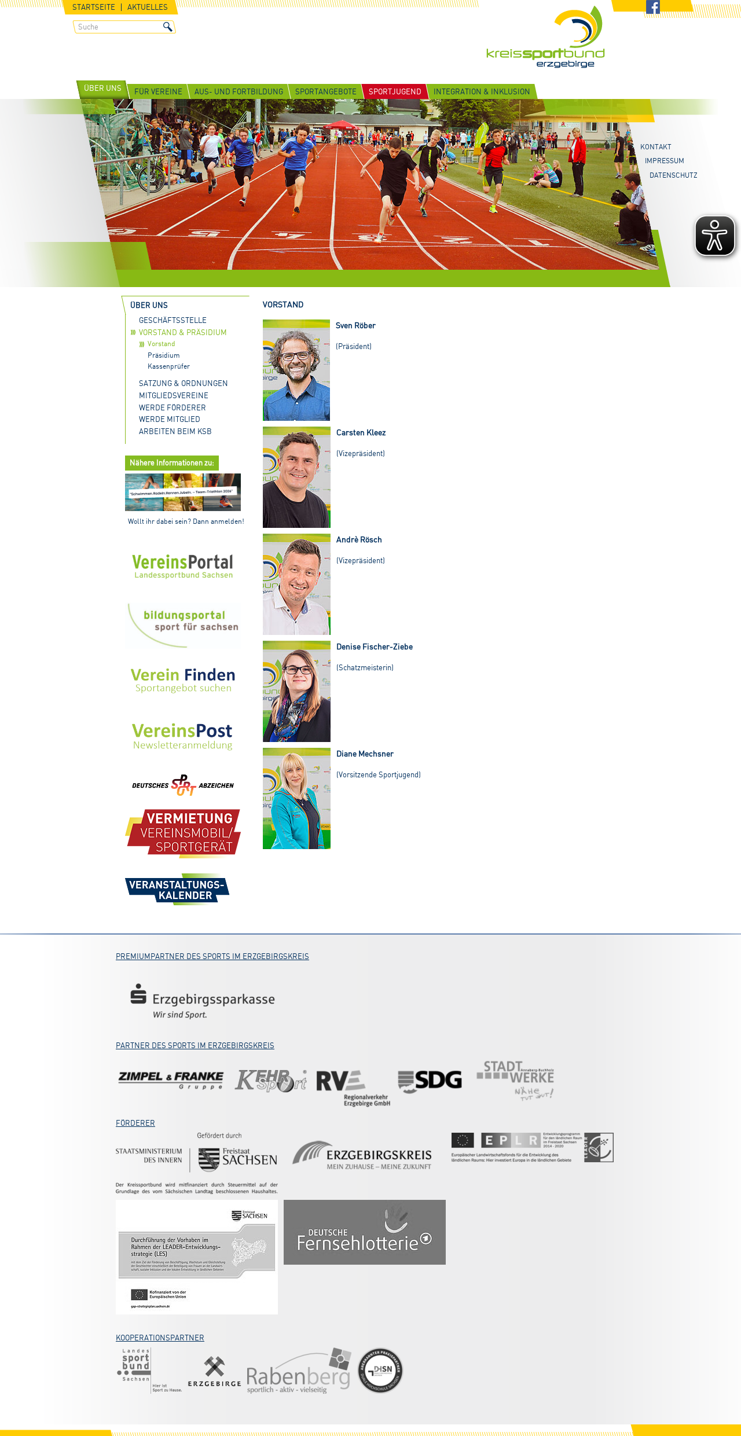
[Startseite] (545, 37)
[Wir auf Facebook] (653, 8)
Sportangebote (326, 91)
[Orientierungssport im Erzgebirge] (533, 1147)
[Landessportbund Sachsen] (149, 1370)
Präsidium (164, 355)
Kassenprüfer (169, 366)
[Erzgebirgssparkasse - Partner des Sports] (202, 1000)
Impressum (664, 160)
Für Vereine (158, 91)
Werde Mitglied (169, 419)
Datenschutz (674, 175)
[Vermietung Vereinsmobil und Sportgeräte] (183, 833)
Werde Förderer (172, 407)
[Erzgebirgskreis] (365, 1157)
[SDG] (431, 1081)
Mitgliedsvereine (173, 395)
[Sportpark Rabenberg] (299, 1370)
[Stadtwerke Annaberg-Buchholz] (515, 1081)
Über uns (103, 88)
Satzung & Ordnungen (183, 383)
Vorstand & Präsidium (183, 332)
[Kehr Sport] (270, 1081)
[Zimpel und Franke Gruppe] (171, 1081)
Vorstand (161, 343)
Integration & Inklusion (482, 91)
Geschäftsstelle (173, 320)
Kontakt (656, 146)
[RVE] (353, 1081)
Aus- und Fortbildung (239, 91)
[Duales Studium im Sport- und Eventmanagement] (380, 1370)
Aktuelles (147, 7)
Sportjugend (395, 91)
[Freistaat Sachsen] (197, 1163)
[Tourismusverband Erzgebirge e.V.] (214, 1370)
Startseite (93, 7)
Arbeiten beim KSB (175, 431)
